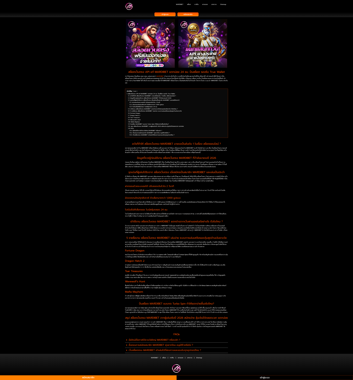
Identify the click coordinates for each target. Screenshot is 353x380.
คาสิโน (197, 4)
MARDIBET (179, 4)
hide (135, 91)
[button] (176, 340)
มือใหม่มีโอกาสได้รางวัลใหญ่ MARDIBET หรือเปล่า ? (154, 340)
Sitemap (223, 4)
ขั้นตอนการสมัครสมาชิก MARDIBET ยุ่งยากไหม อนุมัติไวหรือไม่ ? (161, 345)
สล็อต (189, 4)
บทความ (214, 4)
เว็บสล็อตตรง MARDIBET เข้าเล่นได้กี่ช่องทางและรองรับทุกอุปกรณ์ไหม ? (165, 350)
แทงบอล (205, 4)
